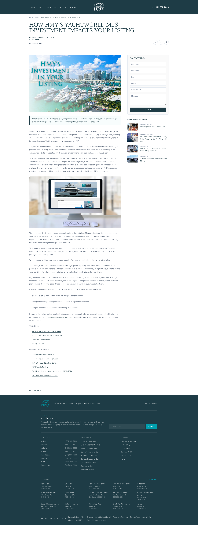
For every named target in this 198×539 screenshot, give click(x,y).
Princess (44, 445)
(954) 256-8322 (46, 488)
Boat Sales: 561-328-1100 (97, 497)
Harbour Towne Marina (121, 484)
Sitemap (71, 520)
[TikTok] (58, 518)
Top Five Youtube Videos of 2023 (45, 359)
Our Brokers (125, 448)
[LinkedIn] (54, 518)
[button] (75, 83)
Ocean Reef (69, 492)
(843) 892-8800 (71, 448)
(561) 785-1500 (71, 458)
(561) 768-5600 (71, 445)
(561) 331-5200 (71, 441)
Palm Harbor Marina (120, 492)
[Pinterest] (65, 518)
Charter (51, 7)
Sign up (151, 426)
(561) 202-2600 (162, 7)
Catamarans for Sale (88, 462)
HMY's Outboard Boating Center (44, 363)
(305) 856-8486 (46, 497)
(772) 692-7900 (70, 508)
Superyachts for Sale (88, 455)
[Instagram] (51, 518)
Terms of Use (135, 517)
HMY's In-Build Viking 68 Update (45, 375)
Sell (41, 7)
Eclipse (43, 451)
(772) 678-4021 (141, 500)
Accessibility (146, 517)
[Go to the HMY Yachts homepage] (99, 7)
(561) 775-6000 (46, 508)
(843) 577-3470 (118, 508)
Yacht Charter (126, 455)
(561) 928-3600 (71, 465)
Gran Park (68, 484)
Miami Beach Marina (48, 492)
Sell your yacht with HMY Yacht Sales (46, 331)
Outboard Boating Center (98, 492)
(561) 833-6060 (118, 497)
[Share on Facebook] (155, 42)
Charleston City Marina (121, 504)
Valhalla (44, 448)
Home (31, 17)
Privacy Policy (73, 517)
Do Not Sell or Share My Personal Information (111, 517)
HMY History (125, 445)
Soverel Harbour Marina (50, 504)
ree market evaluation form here (60, 317)
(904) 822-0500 (142, 488)
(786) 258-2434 (70, 497)
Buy (33, 7)
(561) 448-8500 (71, 451)
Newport (140, 504)
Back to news (35, 390)
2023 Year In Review (40, 367)
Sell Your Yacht (126, 452)
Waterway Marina (71, 504)
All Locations (150, 479)
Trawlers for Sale (87, 466)
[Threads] (62, 518)
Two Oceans (45, 455)
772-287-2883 (93, 508)
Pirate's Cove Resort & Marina (145, 493)
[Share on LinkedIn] (166, 42)
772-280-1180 (69, 488)
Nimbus (44, 458)
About (73, 7)
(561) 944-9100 (71, 462)
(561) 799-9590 (94, 488)
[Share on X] (161, 42)
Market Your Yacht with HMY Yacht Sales (48, 335)
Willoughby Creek (95, 504)
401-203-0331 (141, 508)
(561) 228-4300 (71, 455)
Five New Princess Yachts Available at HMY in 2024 (52, 371)
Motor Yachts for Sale (89, 448)
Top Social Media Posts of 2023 (44, 355)
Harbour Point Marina (97, 484)
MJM (43, 462)
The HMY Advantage (128, 441)
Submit (148, 110)
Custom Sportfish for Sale (90, 445)
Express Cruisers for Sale (90, 459)
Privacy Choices (87, 517)
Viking (43, 441)
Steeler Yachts (46, 465)
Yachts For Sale (38, 344)
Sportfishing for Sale (88, 441)
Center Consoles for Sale (90, 452)
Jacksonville (141, 484)
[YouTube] (46, 518)
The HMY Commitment (41, 340)
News (63, 7)
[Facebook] (42, 518)
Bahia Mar (45, 484)
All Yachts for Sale (87, 470)
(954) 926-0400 (118, 488)
